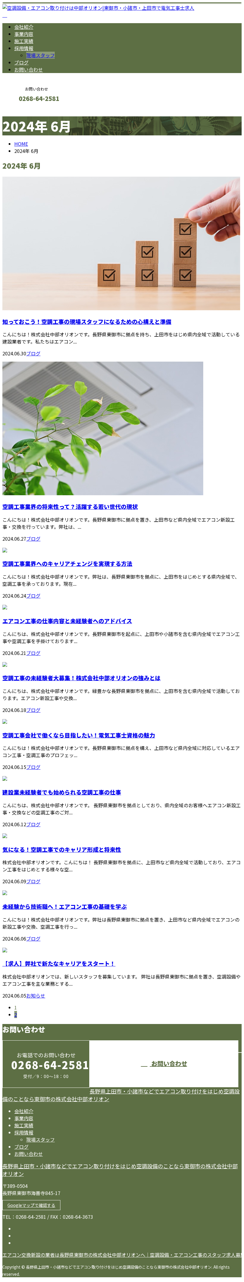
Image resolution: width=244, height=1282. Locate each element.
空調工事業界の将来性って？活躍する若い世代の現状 (70, 506)
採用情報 (23, 48)
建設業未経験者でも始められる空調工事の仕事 (61, 792)
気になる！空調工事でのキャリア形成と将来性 (61, 849)
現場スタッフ (40, 55)
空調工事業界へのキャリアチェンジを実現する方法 (67, 563)
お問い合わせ (28, 69)
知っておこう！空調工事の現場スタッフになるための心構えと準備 (86, 321)
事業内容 (23, 33)
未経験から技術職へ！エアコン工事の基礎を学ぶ (64, 906)
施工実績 (23, 41)
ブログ (21, 62)
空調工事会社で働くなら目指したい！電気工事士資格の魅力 (78, 735)
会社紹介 (23, 26)
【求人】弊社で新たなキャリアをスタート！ (58, 963)
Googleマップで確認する (31, 1205)
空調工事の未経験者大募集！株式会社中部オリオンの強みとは (81, 678)
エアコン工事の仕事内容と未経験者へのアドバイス (67, 621)
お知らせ (35, 995)
